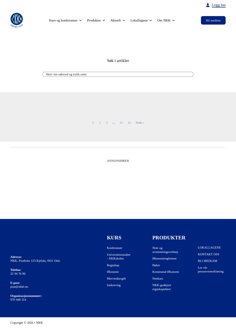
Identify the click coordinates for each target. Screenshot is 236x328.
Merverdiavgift (116, 278)
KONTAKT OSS (208, 254)
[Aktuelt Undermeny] (123, 20)
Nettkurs (157, 278)
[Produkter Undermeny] (103, 20)
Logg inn (219, 5)
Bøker (156, 265)
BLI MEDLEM (207, 261)
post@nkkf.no (19, 286)
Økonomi (113, 271)
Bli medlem (213, 20)
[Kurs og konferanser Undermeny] (80, 20)
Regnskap (113, 265)
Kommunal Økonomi (165, 271)
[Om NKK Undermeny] (173, 20)
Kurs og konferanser (63, 20)
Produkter (94, 20)
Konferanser (114, 248)
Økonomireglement (164, 258)
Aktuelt (115, 20)
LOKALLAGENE (209, 247)
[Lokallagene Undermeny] (150, 20)
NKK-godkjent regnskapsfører (161, 287)
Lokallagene (139, 20)
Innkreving (114, 285)
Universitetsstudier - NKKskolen (118, 256)
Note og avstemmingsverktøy (165, 250)
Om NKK (164, 20)
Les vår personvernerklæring (211, 269)
